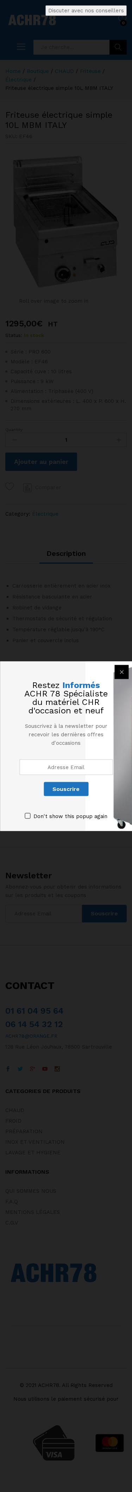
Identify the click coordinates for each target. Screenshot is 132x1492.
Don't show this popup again (70, 816)
